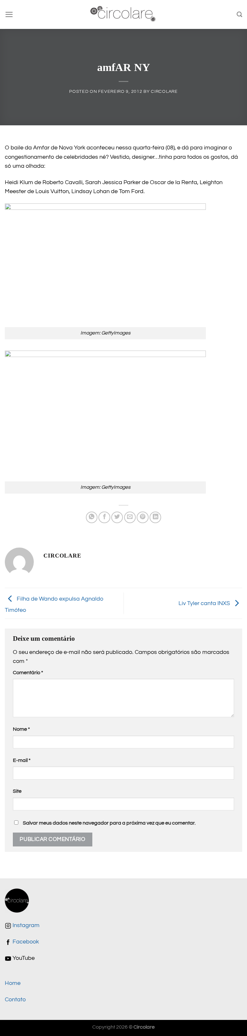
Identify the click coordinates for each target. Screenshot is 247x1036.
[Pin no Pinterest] (142, 517)
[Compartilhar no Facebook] (104, 517)
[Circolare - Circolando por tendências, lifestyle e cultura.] (123, 14)
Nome (21, 729)
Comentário (28, 672)
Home (13, 983)
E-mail (22, 760)
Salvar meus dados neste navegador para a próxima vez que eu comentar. (109, 823)
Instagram (25, 925)
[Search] (239, 14)
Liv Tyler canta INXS (204, 603)
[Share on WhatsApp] (91, 517)
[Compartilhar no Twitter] (117, 517)
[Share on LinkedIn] (155, 517)
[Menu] (9, 14)
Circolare (164, 91)
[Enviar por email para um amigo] (130, 517)
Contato (15, 1000)
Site (17, 791)
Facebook (25, 942)
